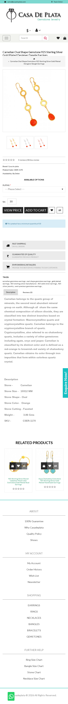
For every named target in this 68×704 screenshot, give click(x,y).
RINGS (34, 611)
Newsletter (34, 581)
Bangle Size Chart (34, 666)
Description (10, 292)
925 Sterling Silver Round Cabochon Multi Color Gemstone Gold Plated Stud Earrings (18, 481)
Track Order (58, 2)
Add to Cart (36, 210)
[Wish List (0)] (58, 38)
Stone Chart (34, 672)
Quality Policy (34, 533)
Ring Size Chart (34, 659)
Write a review (33, 160)
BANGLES (34, 624)
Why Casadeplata (34, 527)
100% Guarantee (34, 521)
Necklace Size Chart (34, 678)
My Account (34, 563)
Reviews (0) (27, 292)
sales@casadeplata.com (16, 2)
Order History (34, 569)
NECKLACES (34, 617)
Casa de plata (13, 166)
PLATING (6, 185)
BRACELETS (34, 630)
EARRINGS (34, 605)
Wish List (34, 575)
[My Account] (38, 30)
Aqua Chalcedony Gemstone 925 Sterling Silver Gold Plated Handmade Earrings (50, 481)
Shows (34, 540)
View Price (13, 210)
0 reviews (22, 160)
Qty (4, 202)
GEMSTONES (34, 636)
